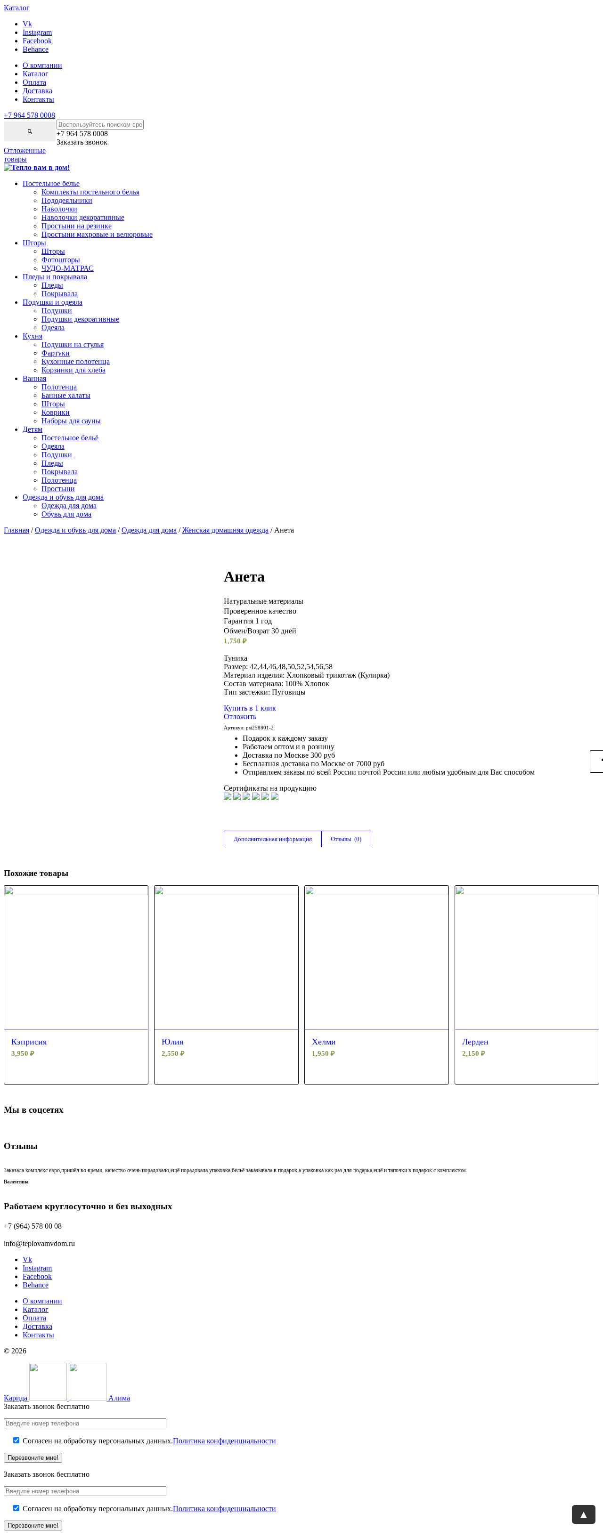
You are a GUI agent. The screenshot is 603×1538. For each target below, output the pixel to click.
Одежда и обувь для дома (75, 530)
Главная (16, 530)
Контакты (38, 99)
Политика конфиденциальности (224, 1441)
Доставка (37, 91)
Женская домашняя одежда (225, 530)
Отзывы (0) (346, 838)
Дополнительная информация (273, 838)
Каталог (36, 74)
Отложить (240, 716)
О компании (42, 65)
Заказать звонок (82, 142)
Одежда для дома (149, 530)
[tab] (272, 839)
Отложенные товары (25, 154)
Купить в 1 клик (250, 708)
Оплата (34, 82)
